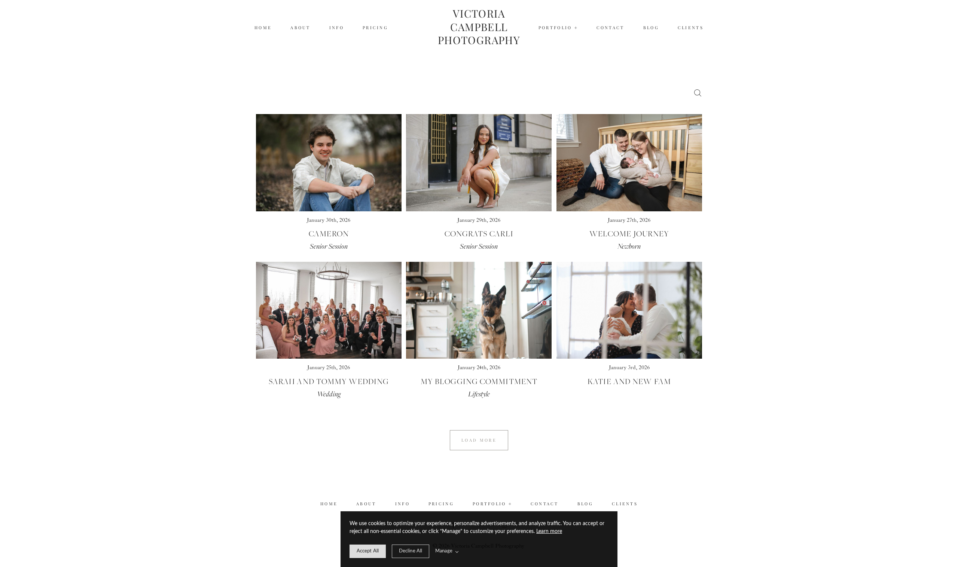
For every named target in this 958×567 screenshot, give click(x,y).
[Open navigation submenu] (576, 28)
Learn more (549, 531)
